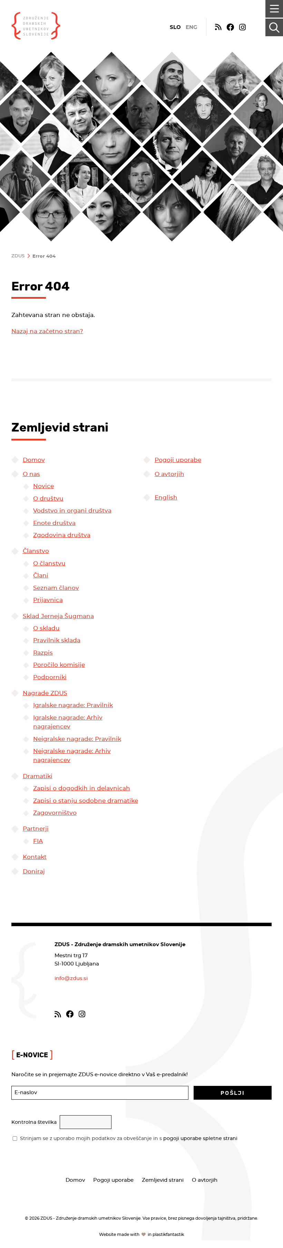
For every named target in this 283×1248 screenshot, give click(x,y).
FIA (38, 841)
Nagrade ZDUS (45, 693)
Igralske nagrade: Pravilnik (73, 705)
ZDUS (18, 256)
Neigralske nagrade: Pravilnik (77, 739)
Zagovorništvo (55, 813)
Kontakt (35, 857)
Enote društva (54, 523)
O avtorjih (169, 474)
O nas (31, 474)
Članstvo (36, 551)
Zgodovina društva (61, 535)
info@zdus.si (71, 978)
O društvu (48, 499)
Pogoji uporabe (178, 460)
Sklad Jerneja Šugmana (58, 616)
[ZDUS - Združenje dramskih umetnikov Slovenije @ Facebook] (230, 27)
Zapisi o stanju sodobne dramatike (85, 801)
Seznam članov (56, 588)
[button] (233, 1093)
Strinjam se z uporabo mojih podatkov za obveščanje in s (128, 1138)
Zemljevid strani (163, 1180)
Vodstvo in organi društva (72, 511)
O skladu (46, 628)
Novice (43, 486)
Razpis (43, 653)
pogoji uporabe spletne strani (200, 1138)
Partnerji (36, 829)
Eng (191, 27)
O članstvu (49, 563)
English (166, 498)
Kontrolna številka (34, 1122)
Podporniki (50, 677)
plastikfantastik (168, 1234)
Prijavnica (48, 600)
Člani (40, 575)
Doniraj (34, 871)
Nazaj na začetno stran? (47, 331)
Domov (34, 460)
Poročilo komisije (59, 665)
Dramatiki (37, 776)
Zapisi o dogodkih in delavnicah (81, 788)
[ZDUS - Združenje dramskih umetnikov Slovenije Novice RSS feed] (218, 27)
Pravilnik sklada (56, 640)
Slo (175, 27)
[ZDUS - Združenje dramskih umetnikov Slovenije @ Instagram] (242, 27)
